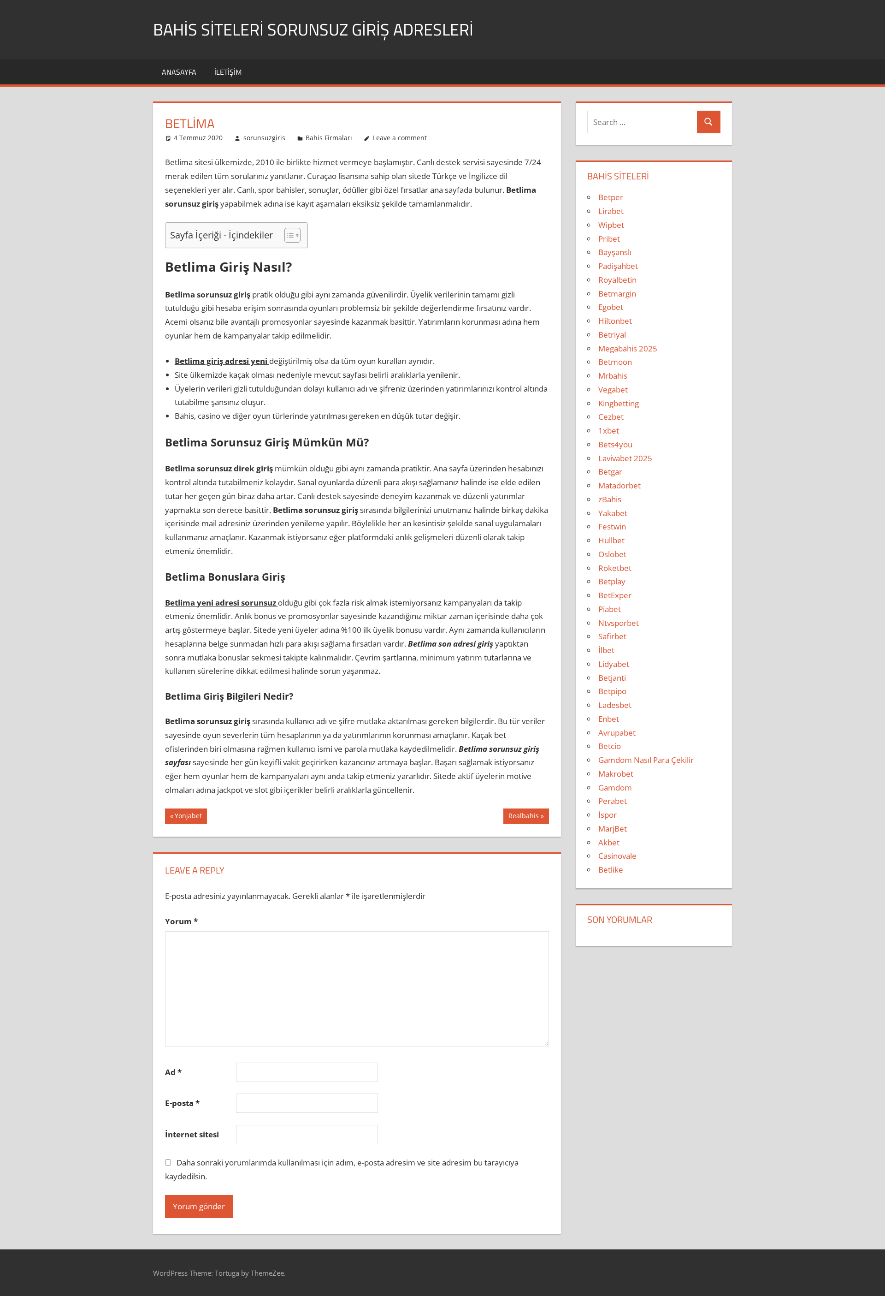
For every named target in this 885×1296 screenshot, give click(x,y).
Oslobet (612, 554)
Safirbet (612, 636)
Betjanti (612, 677)
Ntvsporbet (618, 623)
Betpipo (612, 691)
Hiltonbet (615, 320)
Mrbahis (612, 375)
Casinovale (617, 855)
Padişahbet (618, 266)
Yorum (181, 921)
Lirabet (611, 211)
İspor (607, 814)
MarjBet (612, 828)
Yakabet (612, 513)
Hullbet (611, 540)
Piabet (609, 609)
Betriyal (612, 334)
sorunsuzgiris (264, 137)
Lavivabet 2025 (625, 458)
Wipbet (611, 225)
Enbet (608, 718)
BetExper (614, 595)
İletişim (228, 71)
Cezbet (611, 416)
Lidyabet (613, 664)
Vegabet (613, 389)
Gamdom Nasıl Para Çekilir (646, 760)
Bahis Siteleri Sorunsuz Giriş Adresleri (313, 29)
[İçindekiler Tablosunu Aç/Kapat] (287, 235)
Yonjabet (188, 817)
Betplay (611, 581)
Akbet (609, 842)
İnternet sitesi (192, 1134)
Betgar (610, 471)
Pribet (609, 238)
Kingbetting (618, 403)
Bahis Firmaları (329, 137)
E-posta (182, 1103)
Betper (610, 197)
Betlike (610, 869)
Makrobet (615, 773)
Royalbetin (617, 279)
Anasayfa (179, 71)
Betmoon (615, 362)
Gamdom (615, 787)
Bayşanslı (614, 252)
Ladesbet (614, 705)
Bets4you (615, 444)
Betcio (609, 746)
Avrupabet (617, 732)
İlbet (606, 650)
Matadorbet (619, 485)
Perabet (612, 801)
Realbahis (523, 817)
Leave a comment (400, 137)
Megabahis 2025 (627, 348)
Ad (173, 1072)
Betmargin (617, 293)
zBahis (609, 499)
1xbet (608, 430)
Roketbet (614, 568)
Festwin (612, 526)
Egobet (610, 307)
